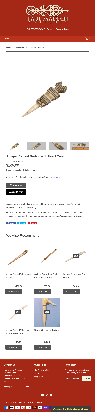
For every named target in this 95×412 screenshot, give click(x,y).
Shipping (10, 170)
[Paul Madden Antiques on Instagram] (47, 395)
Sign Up (87, 379)
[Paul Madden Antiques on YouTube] (51, 395)
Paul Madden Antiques (17, 402)
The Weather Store (41, 370)
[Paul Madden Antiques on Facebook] (42, 395)
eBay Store (38, 377)
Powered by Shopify (35, 402)
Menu (7, 39)
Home (8, 47)
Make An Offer (16, 192)
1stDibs (37, 373)
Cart (91, 39)
